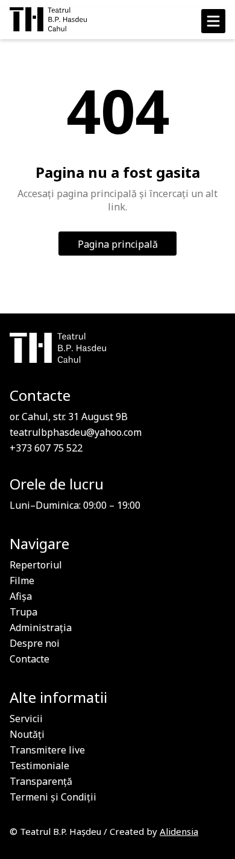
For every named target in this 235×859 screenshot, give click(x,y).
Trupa (23, 611)
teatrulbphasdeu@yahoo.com (76, 432)
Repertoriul (36, 564)
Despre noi (35, 643)
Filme (22, 580)
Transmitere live (47, 750)
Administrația (41, 627)
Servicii (26, 718)
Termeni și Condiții (53, 797)
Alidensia (179, 831)
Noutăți (27, 734)
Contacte (29, 658)
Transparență (41, 781)
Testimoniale (39, 765)
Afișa (21, 596)
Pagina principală (118, 244)
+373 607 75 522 (46, 448)
